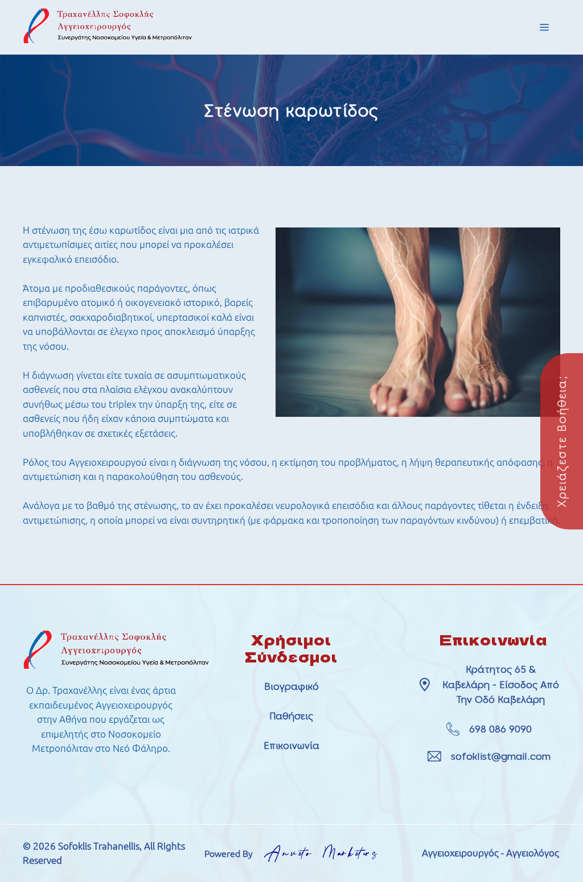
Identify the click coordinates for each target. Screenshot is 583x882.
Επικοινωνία (291, 745)
